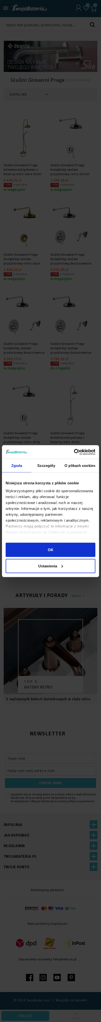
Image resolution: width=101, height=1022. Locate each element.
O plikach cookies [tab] (79, 465)
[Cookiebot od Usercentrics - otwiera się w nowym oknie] (73, 452)
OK (50, 550)
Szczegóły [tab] (46, 465)
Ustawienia (47, 566)
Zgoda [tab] (16, 465)
